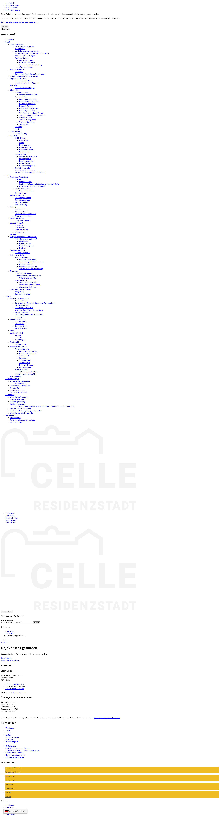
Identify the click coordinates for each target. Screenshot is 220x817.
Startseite (10, 515)
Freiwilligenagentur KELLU (26, 239)
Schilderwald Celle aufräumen (27, 83)
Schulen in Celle (21, 209)
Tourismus (10, 39)
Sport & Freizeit (16, 223)
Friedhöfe (14, 136)
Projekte (22, 248)
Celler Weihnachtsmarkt (20, 385)
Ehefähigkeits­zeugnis (28, 266)
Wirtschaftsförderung (19, 397)
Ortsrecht (19, 71)
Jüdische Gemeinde (22, 252)
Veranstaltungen (12, 379)
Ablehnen (5, 26)
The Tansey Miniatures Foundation (29, 314)
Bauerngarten (25, 147)
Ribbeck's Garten (26, 149)
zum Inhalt (10, 3)
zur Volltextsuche (13, 10)
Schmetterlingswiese (28, 156)
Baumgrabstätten (26, 161)
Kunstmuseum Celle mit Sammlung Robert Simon (35, 303)
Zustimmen (5, 29)
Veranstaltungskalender (20, 381)
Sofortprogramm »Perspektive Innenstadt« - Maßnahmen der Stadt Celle (45, 406)
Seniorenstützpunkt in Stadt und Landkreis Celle (39, 184)
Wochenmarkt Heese (27, 287)
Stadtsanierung (21, 133)
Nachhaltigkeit (12, 415)
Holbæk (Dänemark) (27, 104)
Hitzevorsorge (16, 422)
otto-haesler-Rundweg (28, 372)
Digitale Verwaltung (18, 78)
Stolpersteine (20, 344)
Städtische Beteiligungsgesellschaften (26, 411)
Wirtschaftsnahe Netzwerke (21, 413)
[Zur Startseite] (68, 509)
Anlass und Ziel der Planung (30, 65)
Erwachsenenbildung (23, 216)
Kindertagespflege (22, 200)
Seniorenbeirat (25, 181)
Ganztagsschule (21, 202)
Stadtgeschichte (21, 92)
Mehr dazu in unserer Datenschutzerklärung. (20, 22)
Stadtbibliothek (16, 333)
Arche (21, 142)
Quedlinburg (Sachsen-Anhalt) (31, 113)
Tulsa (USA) (24, 124)
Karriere (13, 85)
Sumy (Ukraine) (25, 117)
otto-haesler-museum (24, 307)
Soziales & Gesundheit (19, 177)
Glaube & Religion (17, 250)
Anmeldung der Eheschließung (31, 262)
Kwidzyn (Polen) (26, 106)
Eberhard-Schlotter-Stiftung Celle (29, 310)
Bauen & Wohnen (17, 218)
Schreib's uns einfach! (23, 81)
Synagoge (19, 317)
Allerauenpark (25, 367)
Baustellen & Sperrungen (25, 55)
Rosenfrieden (24, 163)
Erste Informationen (27, 259)
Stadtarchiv (15, 342)
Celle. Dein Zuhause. (23, 220)
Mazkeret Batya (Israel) (28, 108)
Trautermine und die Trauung (31, 269)
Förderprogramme (17, 404)
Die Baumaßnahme (27, 62)
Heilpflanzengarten (27, 353)
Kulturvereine (15, 376)
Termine (18, 337)
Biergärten (19, 291)
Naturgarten (24, 152)
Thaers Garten (25, 360)
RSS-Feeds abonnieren (15, 757)
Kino (12, 330)
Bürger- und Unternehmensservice (24, 76)
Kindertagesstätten (23, 197)
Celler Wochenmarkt (27, 282)
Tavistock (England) (27, 120)
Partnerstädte (20, 97)
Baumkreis (23, 140)
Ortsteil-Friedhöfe (22, 168)
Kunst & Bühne (21, 328)
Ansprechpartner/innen (24, 46)
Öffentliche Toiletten (28, 278)
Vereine (13, 234)
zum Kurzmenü (12, 7)
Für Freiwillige (25, 243)
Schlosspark (24, 356)
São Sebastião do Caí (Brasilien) (32, 115)
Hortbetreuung (21, 204)
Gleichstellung (21, 193)
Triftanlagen (24, 362)
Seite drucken (6, 658)
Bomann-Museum (22, 301)
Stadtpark (23, 358)
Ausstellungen (20, 383)
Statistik (18, 129)
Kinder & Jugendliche (23, 188)
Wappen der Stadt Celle (28, 94)
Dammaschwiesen (26, 365)
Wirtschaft (10, 395)
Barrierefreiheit (12, 518)
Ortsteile (18, 126)
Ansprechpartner (17, 399)
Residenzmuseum (22, 305)
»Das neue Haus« (26, 67)
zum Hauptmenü (12, 5)
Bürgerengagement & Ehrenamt (23, 236)
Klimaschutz (15, 417)
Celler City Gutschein (23, 273)
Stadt (8, 42)
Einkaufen (14, 271)
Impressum (10, 522)
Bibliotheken (20, 211)
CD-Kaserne (19, 324)
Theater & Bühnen (17, 319)
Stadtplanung (15, 131)
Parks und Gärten (22, 349)
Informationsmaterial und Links (32, 186)
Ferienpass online (26, 191)
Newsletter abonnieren (15, 755)
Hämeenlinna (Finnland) (29, 101)
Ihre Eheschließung (23, 257)
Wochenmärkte (21, 280)
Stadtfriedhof (20, 154)
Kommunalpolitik (17, 69)
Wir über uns (24, 241)
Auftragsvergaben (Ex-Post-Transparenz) (32, 53)
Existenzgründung (17, 401)
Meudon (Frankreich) (27, 110)
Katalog (18, 335)
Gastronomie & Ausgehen (20, 289)
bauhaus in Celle (21, 369)
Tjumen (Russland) (27, 122)
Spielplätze (19, 225)
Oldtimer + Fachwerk (18, 392)
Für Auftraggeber (26, 246)
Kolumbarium (25, 145)
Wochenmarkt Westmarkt (30, 285)
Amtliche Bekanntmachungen (27, 51)
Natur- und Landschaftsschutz (22, 420)
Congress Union (21, 326)
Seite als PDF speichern (10, 660)
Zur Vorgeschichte (26, 60)
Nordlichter (15, 388)
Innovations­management (20, 408)
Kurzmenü (10, 633)
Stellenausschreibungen (24, 88)
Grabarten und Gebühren (25, 170)
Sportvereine (20, 227)
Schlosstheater (21, 321)
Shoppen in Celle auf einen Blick (28, 275)
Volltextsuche (6, 622)
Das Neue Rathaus (22, 58)
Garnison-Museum (22, 312)
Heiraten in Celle (17, 255)
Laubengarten (25, 159)
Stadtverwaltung (17, 44)
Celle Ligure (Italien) (27, 99)
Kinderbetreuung (17, 195)
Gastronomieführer (23, 294)
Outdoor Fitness (21, 230)
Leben (8, 175)
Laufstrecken (20, 232)
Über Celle (14, 90)
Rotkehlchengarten (27, 165)
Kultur (8, 296)
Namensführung (26, 264)
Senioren (18, 179)
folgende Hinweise (19, 693)
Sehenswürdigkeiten (18, 346)
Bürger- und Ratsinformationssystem (30, 74)
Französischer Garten (28, 351)
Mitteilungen (20, 49)
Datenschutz (11, 520)
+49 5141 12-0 (15, 684)
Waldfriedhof (20, 138)
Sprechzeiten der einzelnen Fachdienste (107, 718)
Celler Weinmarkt (17, 390)
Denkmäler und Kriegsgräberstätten (30, 172)
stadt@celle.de (15, 689)
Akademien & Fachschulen (25, 214)
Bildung (13, 207)
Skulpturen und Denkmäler (26, 374)
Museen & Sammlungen (19, 298)
